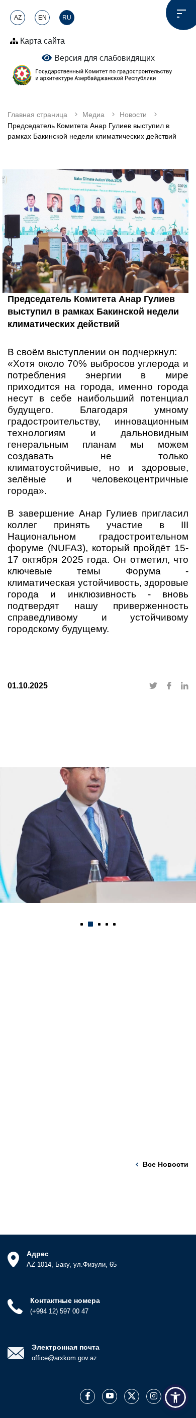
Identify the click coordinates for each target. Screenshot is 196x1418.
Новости (133, 115)
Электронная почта (66, 1347)
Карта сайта (41, 41)
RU (66, 17)
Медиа (93, 115)
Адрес (38, 1254)
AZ (18, 17)
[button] (81, 924)
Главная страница (37, 115)
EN (42, 17)
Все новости (165, 1164)
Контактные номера (65, 1300)
